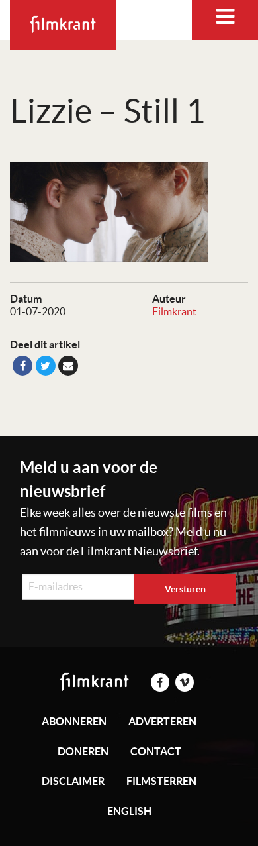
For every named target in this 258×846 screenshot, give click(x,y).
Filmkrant (174, 311)
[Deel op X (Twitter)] (46, 366)
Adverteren (162, 721)
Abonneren (74, 721)
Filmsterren (161, 781)
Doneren (83, 751)
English (129, 811)
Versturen (185, 589)
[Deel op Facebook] (22, 366)
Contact (155, 751)
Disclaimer (73, 781)
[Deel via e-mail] (68, 366)
